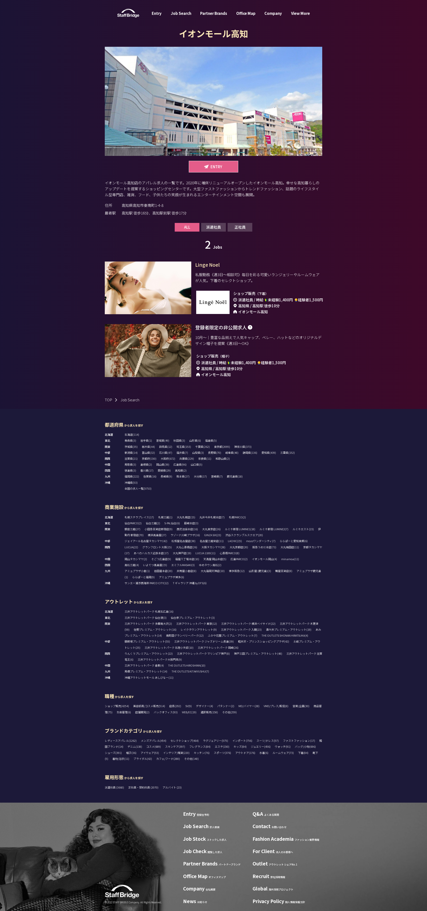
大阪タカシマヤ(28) (213, 547)
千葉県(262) (202, 447)
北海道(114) (132, 434)
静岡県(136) (250, 453)
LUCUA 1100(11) (205, 553)
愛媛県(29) (164, 470)
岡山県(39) (162, 464)
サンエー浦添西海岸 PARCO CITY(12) (147, 583)
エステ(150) (222, 746)
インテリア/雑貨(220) (176, 753)
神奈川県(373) (243, 447)
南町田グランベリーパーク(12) (185, 635)
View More (300, 13)
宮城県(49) (162, 440)
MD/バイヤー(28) (248, 706)
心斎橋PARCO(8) (229, 553)
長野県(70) (214, 453)
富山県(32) (148, 453)
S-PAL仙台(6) (172, 523)
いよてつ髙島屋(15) (155, 565)
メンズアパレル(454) (153, 741)
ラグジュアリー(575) (215, 741)
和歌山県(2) (222, 458)
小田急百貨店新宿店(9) (158, 529)
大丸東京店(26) (211, 529)
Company (273, 13)
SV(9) (188, 706)
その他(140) (191, 759)
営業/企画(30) (301, 706)
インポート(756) (242, 741)
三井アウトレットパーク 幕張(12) (196, 623)
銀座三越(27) (132, 529)
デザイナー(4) (204, 706)
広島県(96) (180, 464)
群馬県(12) (165, 447)
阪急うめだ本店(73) (264, 547)
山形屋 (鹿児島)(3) (260, 571)
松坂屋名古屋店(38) (183, 541)
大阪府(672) (168, 458)
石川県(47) (165, 453)
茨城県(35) (131, 447)
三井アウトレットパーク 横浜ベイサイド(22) (248, 623)
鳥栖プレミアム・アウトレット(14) (146, 671)
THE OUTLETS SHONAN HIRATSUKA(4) (284, 635)
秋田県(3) (179, 440)
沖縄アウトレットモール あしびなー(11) (149, 677)
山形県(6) (195, 440)
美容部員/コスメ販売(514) (149, 706)
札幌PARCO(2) (237, 517)
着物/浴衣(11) (120, 759)
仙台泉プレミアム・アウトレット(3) (193, 618)
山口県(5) (196, 464)
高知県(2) (181, 470)
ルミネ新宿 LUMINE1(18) (240, 529)
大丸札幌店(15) (186, 517)
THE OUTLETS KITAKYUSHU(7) (190, 671)
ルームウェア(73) (283, 753)
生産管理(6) (124, 712)
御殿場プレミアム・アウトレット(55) (147, 641)
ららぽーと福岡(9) (143, 577)
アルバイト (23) (172, 787)
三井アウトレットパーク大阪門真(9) (160, 659)
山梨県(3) (198, 453)
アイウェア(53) (150, 753)
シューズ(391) (113, 753)
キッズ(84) (240, 746)
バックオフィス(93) (166, 712)
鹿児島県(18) (235, 476)
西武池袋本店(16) (187, 529)
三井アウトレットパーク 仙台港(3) (146, 618)
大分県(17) (200, 476)
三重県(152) (287, 453)
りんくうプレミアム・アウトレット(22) (149, 653)
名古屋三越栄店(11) (212, 541)
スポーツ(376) (222, 753)
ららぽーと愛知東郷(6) (294, 541)
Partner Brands (213, 13)
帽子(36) (131, 753)
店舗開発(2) (142, 712)
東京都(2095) (222, 447)
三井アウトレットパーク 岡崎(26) (218, 647)
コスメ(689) (153, 746)
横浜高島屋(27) (157, 535)
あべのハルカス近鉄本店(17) (151, 553)
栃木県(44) (148, 447)
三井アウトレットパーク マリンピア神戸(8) (203, 653)
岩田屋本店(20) (163, 571)
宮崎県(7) (217, 476)
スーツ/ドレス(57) (267, 741)
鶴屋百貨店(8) (283, 571)
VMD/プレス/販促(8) (276, 706)
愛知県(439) (268, 453)
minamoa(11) (290, 559)
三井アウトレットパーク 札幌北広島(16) (149, 611)
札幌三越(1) (165, 517)
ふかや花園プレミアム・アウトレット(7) (232, 635)
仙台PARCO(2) (133, 523)
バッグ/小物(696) (305, 746)
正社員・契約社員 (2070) (143, 787)
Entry (157, 13)
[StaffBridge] (128, 13)
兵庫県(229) (186, 458)
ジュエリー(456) (261, 746)
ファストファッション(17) (299, 741)
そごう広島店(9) (161, 559)
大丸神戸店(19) (182, 553)
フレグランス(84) (200, 746)
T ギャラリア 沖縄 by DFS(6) (190, 583)
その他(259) (229, 712)
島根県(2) (146, 464)
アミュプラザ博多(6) (171, 577)
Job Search (181, 13)
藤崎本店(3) (191, 523)
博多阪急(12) (237, 571)
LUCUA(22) (131, 547)
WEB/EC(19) (189, 712)
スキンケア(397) (175, 746)
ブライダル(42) (142, 759)
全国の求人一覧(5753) (138, 488)
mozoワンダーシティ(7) (261, 541)
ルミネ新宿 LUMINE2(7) (273, 529)
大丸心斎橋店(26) (186, 547)
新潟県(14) (131, 453)
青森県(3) (130, 440)
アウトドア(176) (245, 753)
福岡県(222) (132, 476)
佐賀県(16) (149, 476)
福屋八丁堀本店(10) (187, 559)
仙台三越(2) (153, 523)
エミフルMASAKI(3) (183, 565)
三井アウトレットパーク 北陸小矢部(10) (169, 647)
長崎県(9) (166, 476)
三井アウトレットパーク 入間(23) (241, 629)
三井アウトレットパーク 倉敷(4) (144, 665)
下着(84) (303, 753)
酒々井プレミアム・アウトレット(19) (288, 629)
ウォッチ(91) (283, 746)
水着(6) (263, 753)
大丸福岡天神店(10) (213, 571)
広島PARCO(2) (239, 559)
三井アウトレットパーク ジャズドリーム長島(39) (204, 641)
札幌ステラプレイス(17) (139, 517)
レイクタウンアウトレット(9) (199, 629)
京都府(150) (149, 458)
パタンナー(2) (225, 706)
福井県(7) (182, 453)
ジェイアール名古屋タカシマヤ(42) (146, 541)
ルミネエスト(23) (303, 529)
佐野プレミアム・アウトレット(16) (155, 629)
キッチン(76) (202, 753)
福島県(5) (211, 440)
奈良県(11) (204, 458)
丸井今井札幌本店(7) (212, 517)
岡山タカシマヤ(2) (136, 559)
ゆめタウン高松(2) (210, 565)
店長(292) (175, 706)
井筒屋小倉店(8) (186, 571)
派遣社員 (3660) (115, 787)
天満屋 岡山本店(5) (214, 559)
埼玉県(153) (183, 447)
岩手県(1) (146, 440)
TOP (108, 399)
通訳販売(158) (209, 712)
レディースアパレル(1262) (121, 741)
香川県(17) (146, 470)
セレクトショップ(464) (185, 741)
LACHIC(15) (235, 541)
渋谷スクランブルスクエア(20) (244, 535)
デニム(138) (135, 746)
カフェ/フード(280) (168, 759)
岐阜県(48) (231, 453)
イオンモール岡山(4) (264, 559)
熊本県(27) (183, 476)
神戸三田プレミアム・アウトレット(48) (258, 653)
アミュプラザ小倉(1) (137, 571)
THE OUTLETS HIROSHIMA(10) (186, 665)
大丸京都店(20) (239, 547)
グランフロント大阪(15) (157, 547)
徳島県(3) (130, 470)
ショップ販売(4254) (117, 706)
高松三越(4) (132, 565)
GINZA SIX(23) (212, 535)
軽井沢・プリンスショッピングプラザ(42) (263, 641)
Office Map (246, 13)
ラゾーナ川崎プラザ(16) (185, 535)
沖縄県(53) (131, 482)
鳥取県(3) (130, 464)
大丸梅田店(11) (289, 547)
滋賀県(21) (131, 458)
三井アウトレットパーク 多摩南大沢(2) (148, 623)
